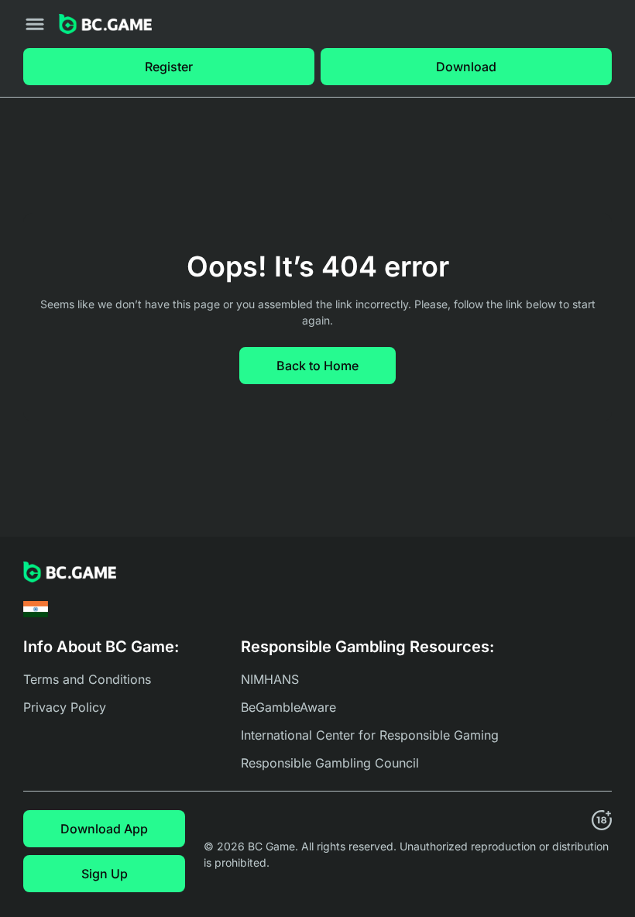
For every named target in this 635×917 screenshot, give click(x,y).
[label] (35, 609)
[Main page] (105, 24)
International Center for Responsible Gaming (370, 735)
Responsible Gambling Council (330, 763)
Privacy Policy (64, 707)
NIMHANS (270, 679)
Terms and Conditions (87, 679)
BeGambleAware (288, 707)
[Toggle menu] (34, 24)
